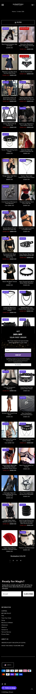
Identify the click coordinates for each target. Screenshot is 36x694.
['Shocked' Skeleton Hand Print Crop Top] (27, 192)
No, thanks (18, 364)
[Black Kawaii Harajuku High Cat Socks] (9, 34)
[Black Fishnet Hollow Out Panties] (27, 456)
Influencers (4, 625)
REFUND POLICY (6, 613)
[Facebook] (2, 684)
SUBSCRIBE (28, 594)
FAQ (2, 615)
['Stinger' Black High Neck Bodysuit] (9, 166)
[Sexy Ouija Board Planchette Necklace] (27, 404)
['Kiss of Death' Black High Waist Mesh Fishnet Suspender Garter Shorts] (9, 456)
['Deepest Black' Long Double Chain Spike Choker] (27, 298)
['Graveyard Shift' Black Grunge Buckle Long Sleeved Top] (9, 244)
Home (14, 11)
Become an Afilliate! (7, 622)
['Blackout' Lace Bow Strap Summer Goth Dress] (9, 62)
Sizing (3, 620)
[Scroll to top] (32, 689)
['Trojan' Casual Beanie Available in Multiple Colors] (9, 538)
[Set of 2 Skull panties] (27, 62)
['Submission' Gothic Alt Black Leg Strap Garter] (9, 88)
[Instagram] (5, 684)
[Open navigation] (5, 4)
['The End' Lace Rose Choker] (27, 538)
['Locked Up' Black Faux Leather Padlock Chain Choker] (9, 298)
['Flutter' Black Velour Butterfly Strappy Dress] (9, 511)
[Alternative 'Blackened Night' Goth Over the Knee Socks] (27, 34)
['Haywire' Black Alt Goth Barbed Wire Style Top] (9, 218)
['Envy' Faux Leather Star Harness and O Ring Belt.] (27, 483)
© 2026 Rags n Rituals (7, 692)
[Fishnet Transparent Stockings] (9, 377)
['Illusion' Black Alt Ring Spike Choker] (9, 140)
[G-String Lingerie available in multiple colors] (27, 218)
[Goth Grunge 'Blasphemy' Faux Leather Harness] (27, 114)
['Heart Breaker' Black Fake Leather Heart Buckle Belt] (27, 244)
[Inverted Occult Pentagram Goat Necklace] (9, 192)
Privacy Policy (5, 634)
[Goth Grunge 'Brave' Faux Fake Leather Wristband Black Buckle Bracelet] (27, 511)
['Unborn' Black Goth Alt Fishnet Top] (9, 114)
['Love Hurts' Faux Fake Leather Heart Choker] (27, 377)
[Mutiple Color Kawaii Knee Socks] (9, 404)
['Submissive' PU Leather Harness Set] (9, 430)
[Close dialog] (33, 327)
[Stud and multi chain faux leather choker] (27, 430)
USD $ (9, 665)
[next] (24, 560)
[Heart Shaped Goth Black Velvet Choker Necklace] (27, 272)
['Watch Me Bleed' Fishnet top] (9, 272)
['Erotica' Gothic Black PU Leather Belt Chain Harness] (27, 88)
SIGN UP (18, 355)
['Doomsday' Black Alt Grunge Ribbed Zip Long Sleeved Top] (9, 483)
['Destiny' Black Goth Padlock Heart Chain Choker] (27, 166)
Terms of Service (6, 632)
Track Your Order (6, 618)
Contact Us (4, 629)
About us (4, 627)
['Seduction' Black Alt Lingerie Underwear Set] (27, 140)
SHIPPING (4, 611)
